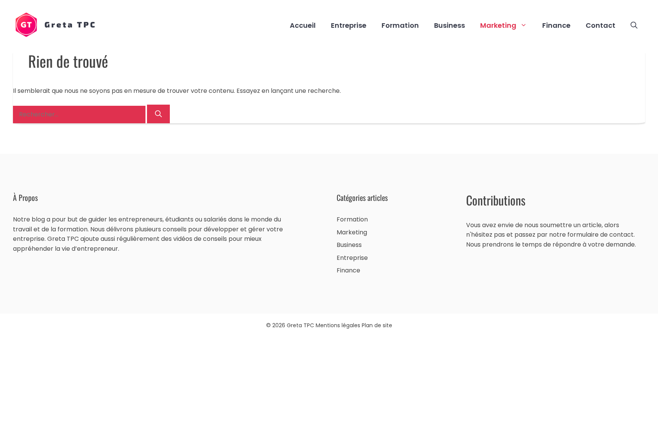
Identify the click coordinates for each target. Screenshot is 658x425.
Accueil (303, 25)
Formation (400, 25)
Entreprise (348, 25)
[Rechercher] (158, 114)
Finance (556, 25)
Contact (600, 25)
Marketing (498, 25)
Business (449, 25)
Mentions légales (339, 325)
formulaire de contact (600, 234)
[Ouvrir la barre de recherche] (634, 25)
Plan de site (377, 325)
